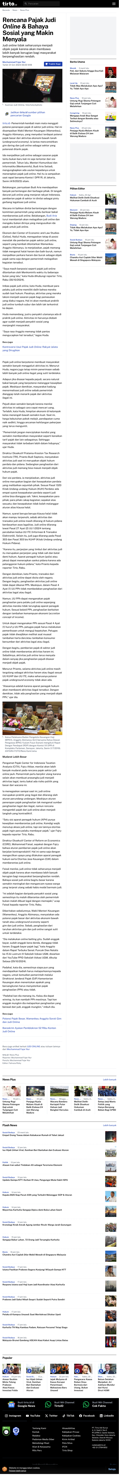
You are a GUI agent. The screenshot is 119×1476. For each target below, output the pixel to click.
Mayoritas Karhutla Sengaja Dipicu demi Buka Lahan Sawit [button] (32, 1210)
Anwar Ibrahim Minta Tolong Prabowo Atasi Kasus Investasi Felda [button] (10, 1385)
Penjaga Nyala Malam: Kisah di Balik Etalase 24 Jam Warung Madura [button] (84, 134)
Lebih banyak (109, 1125)
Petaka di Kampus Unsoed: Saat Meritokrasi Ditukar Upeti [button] (31, 1314)
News (15, 10)
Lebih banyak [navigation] (109, 1079)
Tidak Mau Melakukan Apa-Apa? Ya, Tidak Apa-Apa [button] (86, 87)
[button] (9, 3)
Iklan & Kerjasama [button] (41, 1447)
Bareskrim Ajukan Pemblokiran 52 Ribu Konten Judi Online (29, 1030)
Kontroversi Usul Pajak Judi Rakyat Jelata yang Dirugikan (30, 348)
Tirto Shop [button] (67, 1450)
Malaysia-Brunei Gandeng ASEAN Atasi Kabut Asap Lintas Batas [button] (35, 1340)
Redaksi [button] (36, 1436)
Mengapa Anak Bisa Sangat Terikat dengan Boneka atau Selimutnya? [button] (84, 119)
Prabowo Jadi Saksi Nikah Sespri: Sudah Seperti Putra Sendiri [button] (33, 1299)
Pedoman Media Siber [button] (43, 1439)
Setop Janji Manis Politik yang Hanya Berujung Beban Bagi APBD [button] (107, 1105)
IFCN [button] (64, 1447)
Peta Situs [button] (67, 1443)
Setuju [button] (112, 1469)
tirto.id (6, 123)
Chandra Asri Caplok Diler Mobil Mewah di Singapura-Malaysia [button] (86, 259)
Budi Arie (51, 215)
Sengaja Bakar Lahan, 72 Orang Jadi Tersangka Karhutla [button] (30, 1240)
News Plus (24, 10)
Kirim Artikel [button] (68, 1439)
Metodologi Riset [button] (40, 1443)
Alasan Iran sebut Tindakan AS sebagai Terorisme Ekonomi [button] (32, 1165)
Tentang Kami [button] (39, 1428)
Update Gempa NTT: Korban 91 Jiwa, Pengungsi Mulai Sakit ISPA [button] (35, 1180)
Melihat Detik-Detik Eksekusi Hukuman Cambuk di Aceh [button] (84, 199)
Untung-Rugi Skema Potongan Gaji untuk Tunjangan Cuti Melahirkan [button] (85, 104)
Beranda (6, 10)
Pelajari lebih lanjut (17, 1470)
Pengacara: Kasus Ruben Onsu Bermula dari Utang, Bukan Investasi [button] (83, 1385)
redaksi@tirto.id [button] (98, 1445)
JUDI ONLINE (33, 1046)
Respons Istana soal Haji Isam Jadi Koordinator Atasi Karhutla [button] (33, 1284)
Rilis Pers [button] (37, 1450)
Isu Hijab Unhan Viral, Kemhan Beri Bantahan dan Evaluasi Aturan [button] (35, 1150)
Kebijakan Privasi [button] (70, 1432)
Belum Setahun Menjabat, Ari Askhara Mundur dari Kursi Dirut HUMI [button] (106, 1385)
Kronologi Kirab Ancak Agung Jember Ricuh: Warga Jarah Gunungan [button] (36, 1225)
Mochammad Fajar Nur (14, 62)
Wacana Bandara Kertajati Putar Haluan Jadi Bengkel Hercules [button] (59, 1105)
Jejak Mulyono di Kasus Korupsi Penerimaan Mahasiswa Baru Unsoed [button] (58, 1385)
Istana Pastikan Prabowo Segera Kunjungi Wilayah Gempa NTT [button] (34, 1270)
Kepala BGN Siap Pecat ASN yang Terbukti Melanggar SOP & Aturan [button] (37, 1195)
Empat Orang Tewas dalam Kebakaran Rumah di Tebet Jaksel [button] (33, 1135)
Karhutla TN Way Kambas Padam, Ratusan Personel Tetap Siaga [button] (34, 1327)
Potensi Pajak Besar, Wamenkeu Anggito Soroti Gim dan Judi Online (31, 1020)
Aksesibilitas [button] (68, 1428)
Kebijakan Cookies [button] (71, 1436)
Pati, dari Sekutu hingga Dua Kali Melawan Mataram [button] (86, 72)
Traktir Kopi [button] (55, 64)
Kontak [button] (35, 1432)
